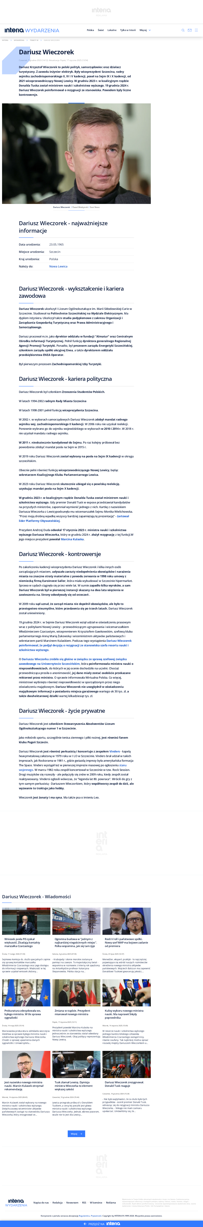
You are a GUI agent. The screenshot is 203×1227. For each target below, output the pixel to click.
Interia (5, 40)
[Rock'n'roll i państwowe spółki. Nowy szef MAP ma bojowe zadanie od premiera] (126, 928)
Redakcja (57, 1202)
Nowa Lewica (58, 266)
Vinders (114, 751)
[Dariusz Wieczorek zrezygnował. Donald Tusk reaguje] (126, 1070)
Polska (90, 30)
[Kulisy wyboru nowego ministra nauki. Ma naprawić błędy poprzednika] (126, 1000)
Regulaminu (84, 1215)
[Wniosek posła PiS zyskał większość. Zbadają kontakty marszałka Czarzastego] (26, 928)
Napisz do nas (41, 1202)
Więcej (143, 30)
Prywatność (96, 1215)
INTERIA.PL (119, 1215)
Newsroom (72, 1202)
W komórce (96, 1202)
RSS (84, 1202)
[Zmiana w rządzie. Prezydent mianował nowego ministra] (76, 998)
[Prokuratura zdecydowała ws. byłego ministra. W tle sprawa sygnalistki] (26, 1000)
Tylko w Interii (128, 30)
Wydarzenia (19, 40)
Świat (101, 30)
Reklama (111, 1202)
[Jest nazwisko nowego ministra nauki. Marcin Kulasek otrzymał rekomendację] (26, 1072)
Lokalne (112, 30)
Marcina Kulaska (72, 539)
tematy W (34, 40)
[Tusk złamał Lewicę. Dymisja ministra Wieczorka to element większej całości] (76, 1072)
